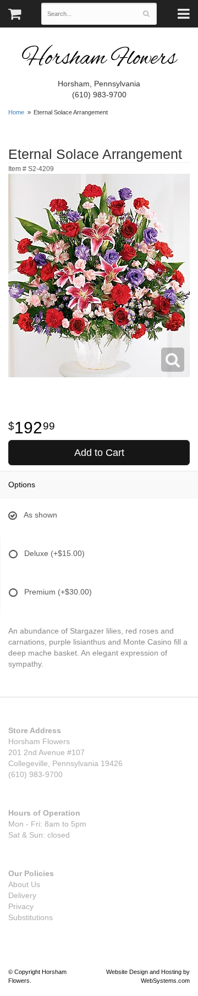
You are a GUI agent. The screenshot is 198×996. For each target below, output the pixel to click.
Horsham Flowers (99, 59)
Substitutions (30, 917)
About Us (24, 884)
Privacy (21, 906)
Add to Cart (99, 452)
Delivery (22, 895)
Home (16, 112)
